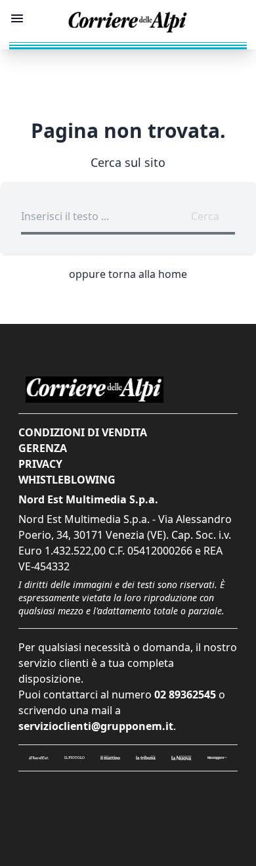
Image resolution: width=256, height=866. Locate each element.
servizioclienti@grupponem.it (95, 726)
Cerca (205, 216)
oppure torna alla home (128, 274)
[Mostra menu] (17, 18)
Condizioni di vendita (82, 432)
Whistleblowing (67, 479)
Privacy (40, 464)
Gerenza (42, 448)
